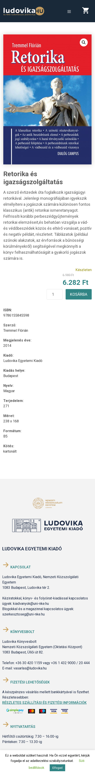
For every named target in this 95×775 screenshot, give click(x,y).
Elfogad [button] (57, 767)
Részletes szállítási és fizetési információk (44, 703)
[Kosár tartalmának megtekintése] (87, 11)
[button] (84, 42)
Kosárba (78, 294)
